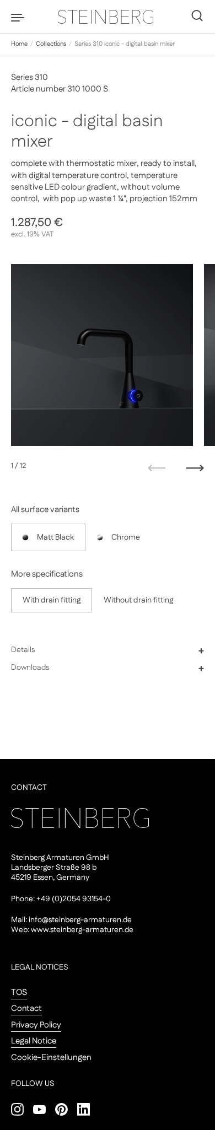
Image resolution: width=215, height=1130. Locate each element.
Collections (51, 44)
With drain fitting (51, 600)
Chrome (125, 537)
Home (19, 44)
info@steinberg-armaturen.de (80, 919)
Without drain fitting (138, 600)
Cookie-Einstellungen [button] (51, 1057)
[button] (107, 650)
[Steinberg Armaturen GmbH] (107, 17)
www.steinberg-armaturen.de (82, 929)
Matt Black (55, 537)
